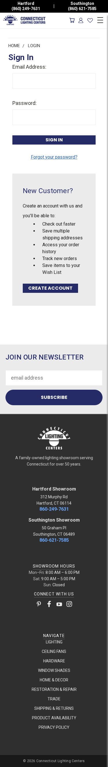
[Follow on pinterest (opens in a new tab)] (39, 605)
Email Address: (29, 67)
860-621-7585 (54, 540)
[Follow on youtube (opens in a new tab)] (59, 605)
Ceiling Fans (54, 651)
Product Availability (54, 718)
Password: (24, 103)
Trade (54, 699)
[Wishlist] (90, 20)
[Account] (81, 20)
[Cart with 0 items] (72, 20)
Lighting (54, 642)
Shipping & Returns (54, 708)
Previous (10, 761)
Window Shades (54, 670)
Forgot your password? (54, 157)
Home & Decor (54, 680)
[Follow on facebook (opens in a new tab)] (49, 605)
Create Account (50, 288)
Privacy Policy (54, 727)
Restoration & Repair (54, 689)
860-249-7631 (54, 509)
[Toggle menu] (100, 19)
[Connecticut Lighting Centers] (54, 437)
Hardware (54, 661)
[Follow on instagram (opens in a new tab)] (69, 605)
